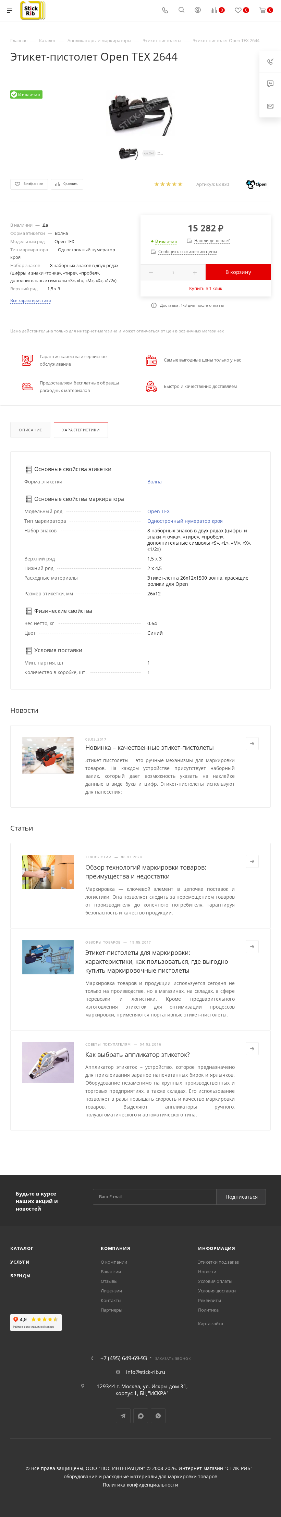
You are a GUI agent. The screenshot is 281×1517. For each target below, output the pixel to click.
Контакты (111, 1300)
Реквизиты (209, 1300)
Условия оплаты (215, 1281)
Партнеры (111, 1310)
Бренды (20, 1276)
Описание (30, 429)
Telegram (123, 1415)
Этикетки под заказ (218, 1262)
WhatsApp (158, 1415)
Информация (216, 1248)
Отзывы (109, 1281)
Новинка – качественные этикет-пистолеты (149, 747)
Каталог (22, 1248)
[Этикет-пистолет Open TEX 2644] (140, 113)
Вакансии (111, 1271)
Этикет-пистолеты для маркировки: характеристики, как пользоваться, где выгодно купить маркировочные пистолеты (156, 961)
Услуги (20, 1262)
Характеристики (80, 429)
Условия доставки (217, 1291)
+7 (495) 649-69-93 (123, 1358)
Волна (154, 481)
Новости (207, 1271)
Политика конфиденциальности (140, 1485)
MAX (140, 1415)
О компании (114, 1262)
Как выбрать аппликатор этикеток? (137, 1054)
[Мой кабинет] (198, 10)
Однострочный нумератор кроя (185, 521)
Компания (115, 1248)
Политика (208, 1310)
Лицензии (111, 1291)
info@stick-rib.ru (145, 1371)
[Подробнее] (252, 743)
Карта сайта (210, 1323)
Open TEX (158, 511)
